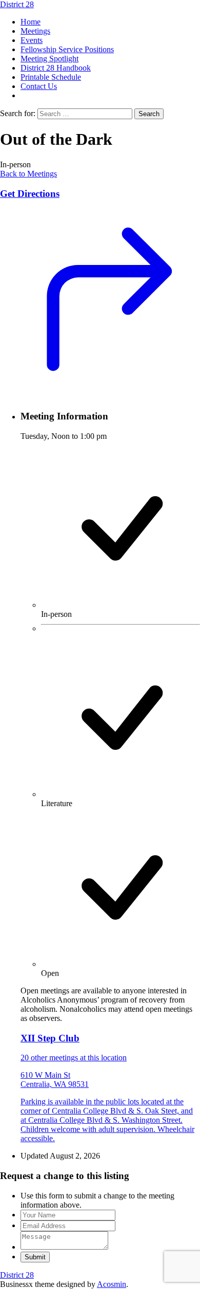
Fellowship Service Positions (67, 49)
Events (32, 40)
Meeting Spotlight (49, 58)
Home (31, 21)
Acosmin (111, 1284)
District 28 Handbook (56, 67)
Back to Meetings (28, 173)
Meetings (35, 31)
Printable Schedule (51, 77)
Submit (35, 1257)
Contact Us (39, 86)
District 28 (17, 4)
